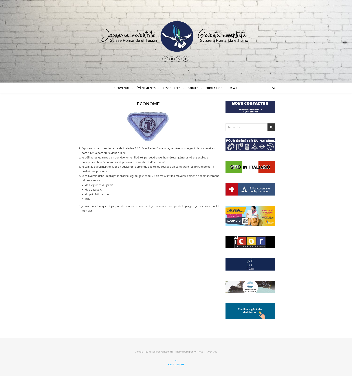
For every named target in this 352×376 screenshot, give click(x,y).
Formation (214, 88)
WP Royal (199, 351)
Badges (193, 88)
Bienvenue (122, 88)
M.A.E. (234, 88)
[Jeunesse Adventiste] (176, 36)
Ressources (172, 88)
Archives (212, 351)
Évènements (146, 88)
